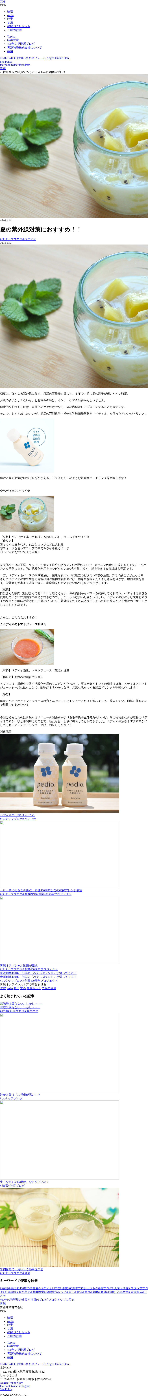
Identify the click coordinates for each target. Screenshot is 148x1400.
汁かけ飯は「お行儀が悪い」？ (20, 1094)
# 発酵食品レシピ (55, 1292)
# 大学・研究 (120, 1288)
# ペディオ (29, 239)
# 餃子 (70, 1292)
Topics (11, 36)
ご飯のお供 (14, 30)
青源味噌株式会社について (24, 47)
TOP (3, 1)
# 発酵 (94, 1292)
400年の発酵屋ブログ (21, 43)
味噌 (10, 11)
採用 (10, 51)
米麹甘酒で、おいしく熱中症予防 (21, 1269)
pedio (10, 15)
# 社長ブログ (16, 1011)
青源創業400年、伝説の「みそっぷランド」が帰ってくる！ (38, 973)
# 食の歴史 (31, 1011)
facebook (5, 64)
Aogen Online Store (58, 58)
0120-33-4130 (8, 58)
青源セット (34, 988)
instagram (24, 64)
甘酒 (10, 22)
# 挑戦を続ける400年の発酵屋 (19, 1288)
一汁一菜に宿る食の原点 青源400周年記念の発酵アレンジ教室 (41, 890)
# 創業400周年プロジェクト (53, 894)
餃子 (10, 18)
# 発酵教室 (29, 894)
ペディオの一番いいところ (17, 815)
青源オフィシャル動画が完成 (19, 965)
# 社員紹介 (10, 1292)
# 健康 (26, 1273)
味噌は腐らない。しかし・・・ (20, 1007)
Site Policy (6, 61)
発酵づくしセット (18, 26)
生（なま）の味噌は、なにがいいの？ (24, 1181)
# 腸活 (78, 1292)
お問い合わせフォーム (31, 58)
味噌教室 (13, 39)
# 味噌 (4, 1011)
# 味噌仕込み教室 (117, 1292)
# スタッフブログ (11, 239)
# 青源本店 (135, 1292)
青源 (3, 68)
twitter (14, 64)
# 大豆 (86, 1292)
